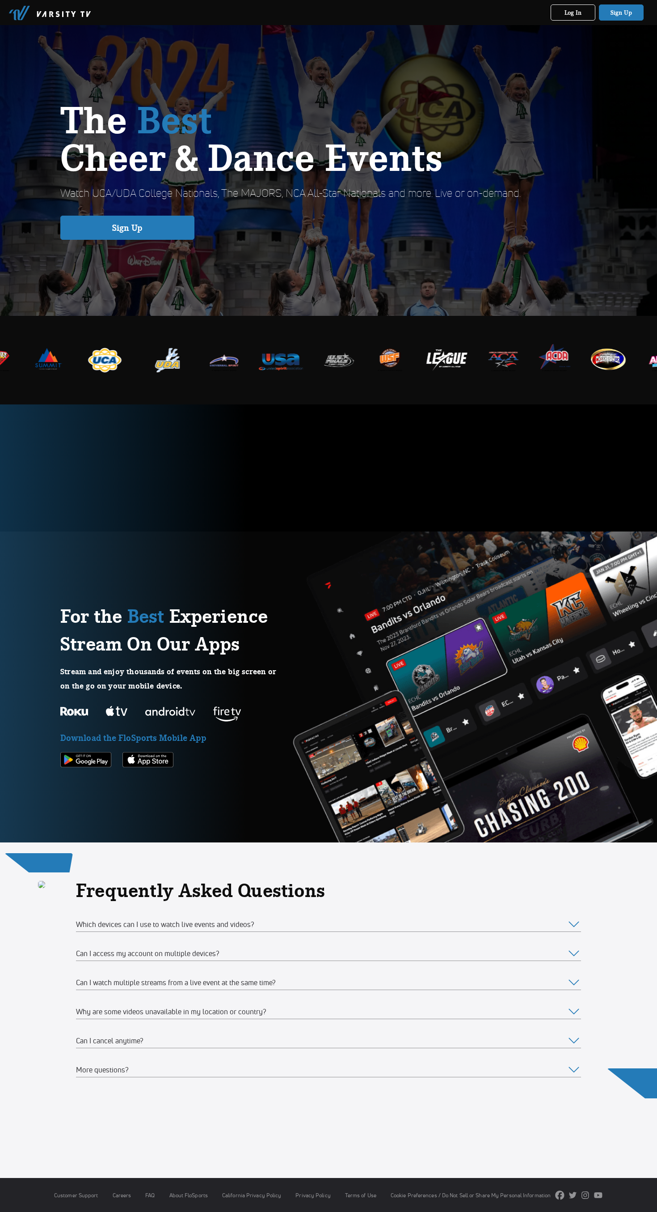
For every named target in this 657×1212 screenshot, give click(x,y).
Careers (122, 1195)
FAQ (150, 1195)
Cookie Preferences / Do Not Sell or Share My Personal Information (471, 1195)
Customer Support (76, 1195)
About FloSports (188, 1195)
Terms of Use (360, 1195)
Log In (573, 13)
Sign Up (621, 13)
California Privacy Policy (251, 1195)
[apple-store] (147, 782)
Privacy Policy (312, 1195)
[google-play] (85, 782)
